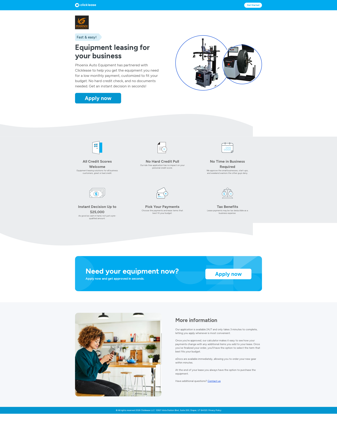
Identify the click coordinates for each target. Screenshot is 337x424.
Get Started (253, 5)
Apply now (98, 98)
